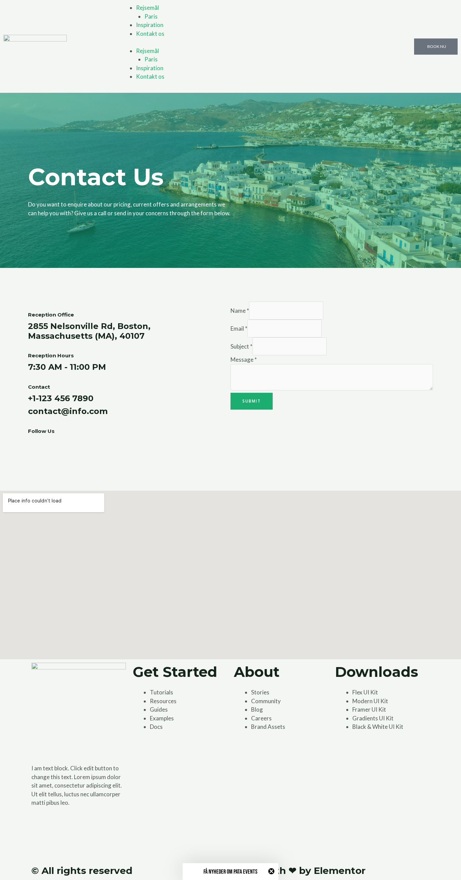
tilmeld (298, 503)
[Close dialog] (357, 347)
